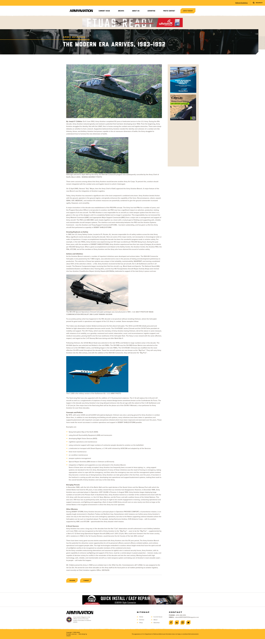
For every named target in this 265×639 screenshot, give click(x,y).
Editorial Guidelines (241, 3)
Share (72, 580)
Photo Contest (169, 11)
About (155, 620)
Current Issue (104, 11)
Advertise (151, 11)
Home (141, 617)
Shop (141, 623)
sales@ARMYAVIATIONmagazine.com (187, 617)
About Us (135, 11)
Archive (121, 11)
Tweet (86, 580)
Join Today (188, 10)
